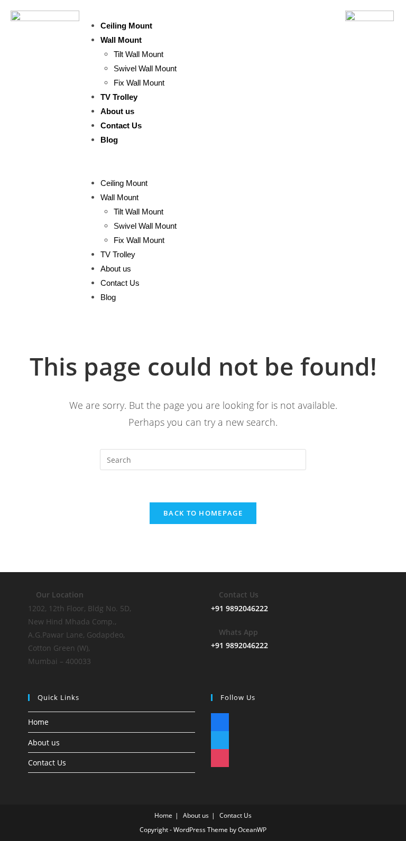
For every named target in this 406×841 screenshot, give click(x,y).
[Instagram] (220, 756)
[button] (212, 161)
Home (38, 722)
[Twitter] (220, 738)
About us (117, 111)
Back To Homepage (203, 513)
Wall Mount (121, 39)
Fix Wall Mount (139, 82)
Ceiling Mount (126, 25)
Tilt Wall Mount (138, 54)
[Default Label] (220, 720)
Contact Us (121, 125)
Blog (109, 139)
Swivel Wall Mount (145, 68)
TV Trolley (118, 96)
